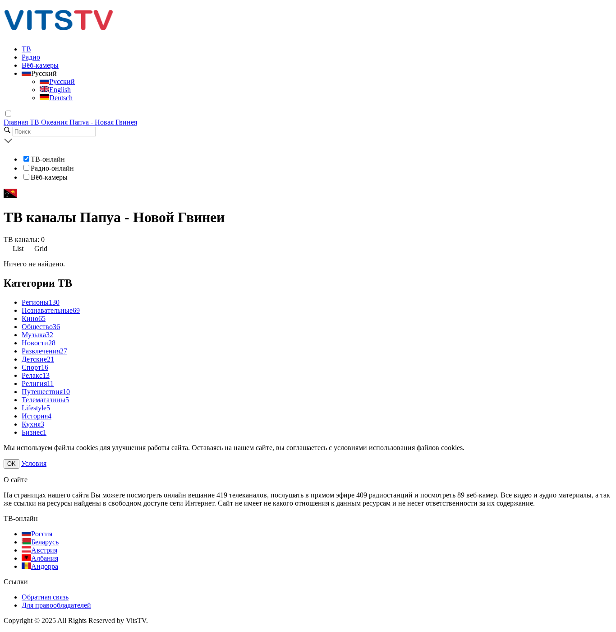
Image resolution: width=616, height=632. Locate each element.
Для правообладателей (56, 605)
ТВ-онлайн (48, 159)
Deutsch (61, 98)
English (60, 89)
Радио (31, 57)
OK (11, 463)
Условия (33, 463)
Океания (55, 122)
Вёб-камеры (40, 65)
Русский (62, 81)
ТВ (26, 49)
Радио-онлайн (52, 168)
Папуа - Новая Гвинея (103, 122)
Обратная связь (45, 597)
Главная (17, 122)
